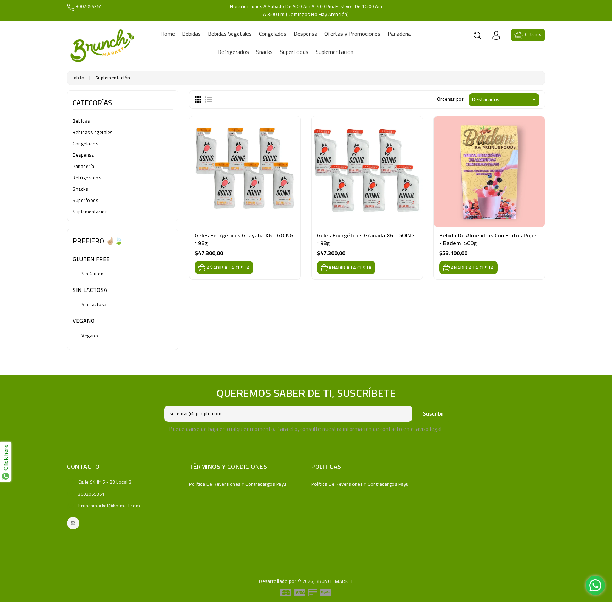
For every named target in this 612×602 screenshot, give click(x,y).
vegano (89, 335)
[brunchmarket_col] (73, 523)
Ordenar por (450, 99)
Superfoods (85, 200)
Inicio (78, 77)
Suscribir (433, 413)
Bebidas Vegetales (93, 132)
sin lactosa (94, 304)
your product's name (74, 573)
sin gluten (92, 273)
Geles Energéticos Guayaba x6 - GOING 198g (245, 239)
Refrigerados (87, 177)
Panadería (84, 166)
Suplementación (90, 211)
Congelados (85, 143)
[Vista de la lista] (208, 99)
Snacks (80, 189)
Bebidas (81, 121)
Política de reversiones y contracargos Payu (238, 484)
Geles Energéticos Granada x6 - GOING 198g (366, 239)
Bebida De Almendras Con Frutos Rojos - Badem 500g (489, 239)
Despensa (83, 155)
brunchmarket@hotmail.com (109, 505)
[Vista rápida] (245, 181)
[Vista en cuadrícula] (198, 99)
